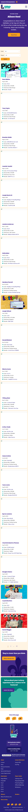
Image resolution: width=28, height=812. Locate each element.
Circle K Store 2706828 (13, 350)
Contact (3, 762)
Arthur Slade (6, 427)
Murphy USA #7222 (12, 495)
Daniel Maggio (6, 630)
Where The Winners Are (6, 796)
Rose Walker (6, 79)
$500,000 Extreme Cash (12, 141)
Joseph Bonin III (7, 195)
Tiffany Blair (6, 398)
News (2, 764)
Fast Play (17, 764)
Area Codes (9, 344)
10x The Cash (10, 489)
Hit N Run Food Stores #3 (14, 263)
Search (5, 59)
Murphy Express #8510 (13, 466)
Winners (3, 794)
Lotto (8, 315)
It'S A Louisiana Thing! (12, 170)
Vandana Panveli (7, 282)
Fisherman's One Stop (13, 408)
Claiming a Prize (18, 778)
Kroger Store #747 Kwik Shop (15, 553)
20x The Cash (10, 431)
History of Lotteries (5, 766)
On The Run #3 (11, 118)
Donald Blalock (7, 340)
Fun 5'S (8, 373)
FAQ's (2, 768)
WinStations (18, 787)
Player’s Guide (18, 776)
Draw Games (4, 776)
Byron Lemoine (7, 514)
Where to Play (4, 800)
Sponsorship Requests (6, 771)
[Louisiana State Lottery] (6, 7)
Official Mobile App (19, 785)
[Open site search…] (26, 2)
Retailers (17, 794)
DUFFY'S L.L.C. (11, 176)
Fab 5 (8, 605)
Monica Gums (6, 369)
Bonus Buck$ (10, 518)
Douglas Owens (7, 572)
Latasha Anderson (8, 224)
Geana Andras (6, 456)
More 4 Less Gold (12, 640)
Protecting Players (19, 782)
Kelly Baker (5, 253)
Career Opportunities (6, 773)
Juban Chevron (11, 437)
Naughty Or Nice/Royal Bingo (13, 199)
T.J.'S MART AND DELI (13, 582)
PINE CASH (10, 321)
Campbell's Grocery (12, 379)
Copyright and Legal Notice (17, 807)
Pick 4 (8, 84)
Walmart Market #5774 (13, 234)
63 (16, 646)
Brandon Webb (7, 137)
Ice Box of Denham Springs (14, 292)
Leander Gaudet (7, 166)
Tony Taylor (6, 108)
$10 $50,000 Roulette (12, 113)
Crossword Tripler (11, 402)
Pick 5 (2, 787)
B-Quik (9, 89)
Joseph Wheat (6, 311)
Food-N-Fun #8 (11, 205)
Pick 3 (8, 257)
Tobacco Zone (11, 524)
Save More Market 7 (12, 147)
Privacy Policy (6, 807)
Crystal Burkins (7, 601)
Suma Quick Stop (12, 611)
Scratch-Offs (18, 762)
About (2, 760)
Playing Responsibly (19, 780)
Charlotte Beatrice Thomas (10, 543)
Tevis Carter (6, 485)
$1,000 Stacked (10, 547)
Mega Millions (4, 778)
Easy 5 (2, 782)
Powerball (9, 460)
